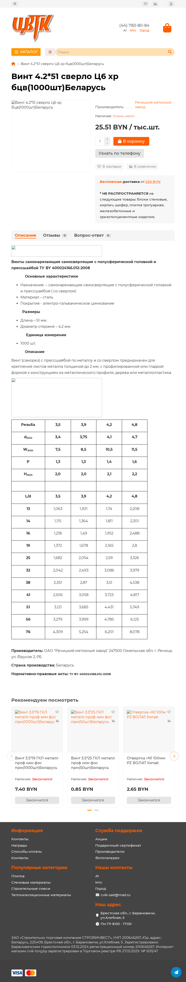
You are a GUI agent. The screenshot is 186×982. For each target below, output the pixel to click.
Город (100, 888)
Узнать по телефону (119, 153)
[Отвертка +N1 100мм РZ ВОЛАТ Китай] (149, 730)
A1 (97, 876)
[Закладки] (145, 4)
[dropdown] (14, 4)
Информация (27, 830)
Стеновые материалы (31, 882)
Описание (25, 235)
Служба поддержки (118, 830)
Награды (19, 845)
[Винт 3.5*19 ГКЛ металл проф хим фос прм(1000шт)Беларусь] (37, 730)
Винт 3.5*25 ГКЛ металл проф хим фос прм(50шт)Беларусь (93, 763)
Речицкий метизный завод (153, 104)
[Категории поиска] (50, 52)
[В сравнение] (57, 721)
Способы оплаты (26, 851)
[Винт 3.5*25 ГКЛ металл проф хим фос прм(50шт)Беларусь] (93, 730)
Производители (110, 851)
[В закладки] (57, 712)
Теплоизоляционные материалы (41, 895)
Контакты (19, 839)
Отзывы (54, 235)
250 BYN (152, 181)
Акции (101, 839)
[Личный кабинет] (171, 4)
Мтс (98, 882)
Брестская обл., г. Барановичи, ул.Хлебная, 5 (127, 915)
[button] (12, 756)
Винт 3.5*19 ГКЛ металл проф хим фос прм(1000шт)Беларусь (36, 763)
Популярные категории (39, 867)
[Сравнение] (155, 4)
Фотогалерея (107, 858)
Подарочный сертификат (118, 845)
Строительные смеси (30, 888)
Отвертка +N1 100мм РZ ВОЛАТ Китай (146, 760)
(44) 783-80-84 (134, 25)
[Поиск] (169, 52)
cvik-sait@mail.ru (115, 895)
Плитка (17, 876)
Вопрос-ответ (91, 235)
